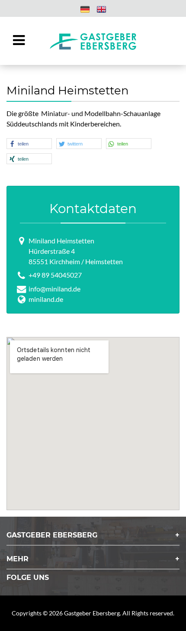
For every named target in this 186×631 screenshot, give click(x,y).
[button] (29, 143)
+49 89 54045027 (55, 275)
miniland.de (46, 299)
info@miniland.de (54, 289)
